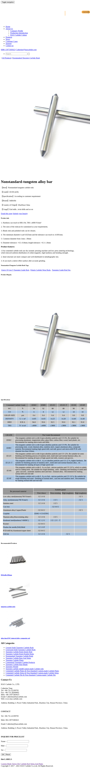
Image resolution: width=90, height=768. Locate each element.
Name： (4, 741)
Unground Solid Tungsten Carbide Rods (21, 650)
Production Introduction (19, 33)
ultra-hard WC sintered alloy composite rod (15, 638)
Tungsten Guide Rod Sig (61, 270)
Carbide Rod (25, 764)
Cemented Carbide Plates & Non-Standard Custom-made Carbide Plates (32, 671)
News (8, 39)
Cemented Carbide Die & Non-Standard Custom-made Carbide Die (31, 675)
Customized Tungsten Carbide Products (20, 662)
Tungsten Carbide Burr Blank (17, 665)
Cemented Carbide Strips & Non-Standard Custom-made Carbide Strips (32, 673)
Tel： (3, 750)
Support (8, 44)
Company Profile (16, 31)
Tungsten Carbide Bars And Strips (18, 658)
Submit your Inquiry (20, 214)
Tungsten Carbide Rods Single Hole (19, 652)
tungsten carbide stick (8, 606)
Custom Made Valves (9, 764)
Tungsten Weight (12, 667)
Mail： (3, 746)
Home (8, 27)
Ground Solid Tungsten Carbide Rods (20, 648)
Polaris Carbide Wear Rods (40, 270)
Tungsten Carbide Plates (15, 660)
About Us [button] (9, 29)
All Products (6, 58)
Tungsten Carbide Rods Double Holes (20, 654)
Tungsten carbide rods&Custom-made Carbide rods (25, 669)
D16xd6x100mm (6, 575)
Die (18, 764)
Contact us (9, 46)
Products (9, 37)
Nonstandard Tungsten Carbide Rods (26, 58)
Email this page (6, 214)
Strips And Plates (36, 764)
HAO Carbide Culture (18, 35)
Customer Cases (12, 41)
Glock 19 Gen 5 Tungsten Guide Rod (15, 270)
